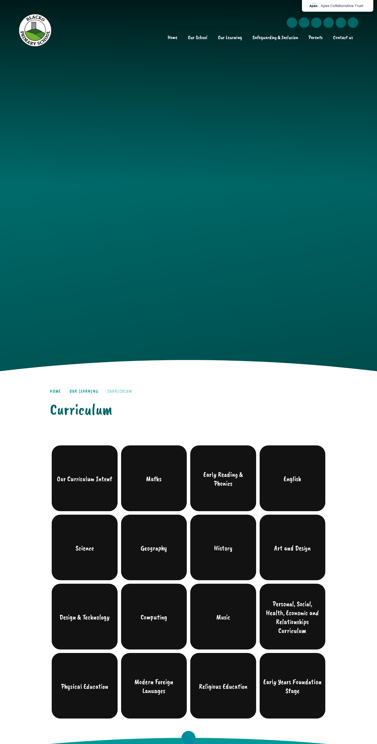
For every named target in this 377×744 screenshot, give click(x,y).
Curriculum (119, 391)
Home (55, 391)
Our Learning (84, 391)
